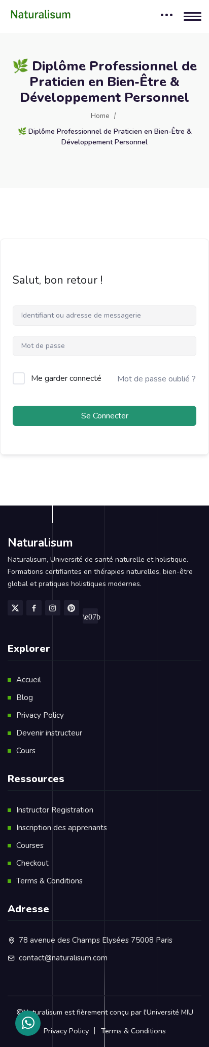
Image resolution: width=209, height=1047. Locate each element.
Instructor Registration (54, 810)
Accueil (28, 680)
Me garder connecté (66, 378)
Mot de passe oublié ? (156, 378)
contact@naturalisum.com (63, 958)
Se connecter (104, 415)
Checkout (32, 863)
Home (100, 116)
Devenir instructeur (49, 733)
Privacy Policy (40, 715)
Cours (26, 751)
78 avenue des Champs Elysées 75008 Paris (95, 940)
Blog (24, 697)
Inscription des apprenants (61, 828)
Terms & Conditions (49, 881)
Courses (30, 845)
